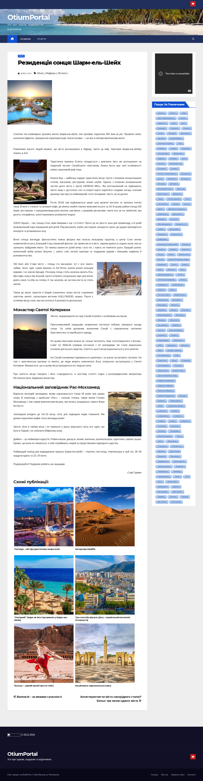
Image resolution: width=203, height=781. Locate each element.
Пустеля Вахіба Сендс (167, 376)
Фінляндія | (175, 456)
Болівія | (174, 169)
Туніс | (160, 441)
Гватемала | (163, 204)
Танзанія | (175, 426)
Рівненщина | (175, 401)
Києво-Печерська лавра (179, 259)
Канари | (161, 249)
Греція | (176, 204)
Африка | (161, 159)
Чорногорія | (172, 482)
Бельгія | (161, 164)
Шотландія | (163, 492)
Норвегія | (162, 335)
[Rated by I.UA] (14, 734)
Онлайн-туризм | (174, 350)
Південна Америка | (166, 381)
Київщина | (162, 265)
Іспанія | (187, 128)
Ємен (184, 113)
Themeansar (53, 775)
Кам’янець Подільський (167, 244)
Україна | (161, 451)
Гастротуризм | (174, 199)
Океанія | (185, 345)
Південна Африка (165, 386)
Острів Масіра (164, 355)
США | (160, 406)
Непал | (161, 330)
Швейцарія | (163, 487)
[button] (193, 39)
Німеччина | (179, 340)
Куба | (160, 270)
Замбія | (161, 229)
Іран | (183, 123)
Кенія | (171, 254)
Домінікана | (163, 214)
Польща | (178, 365)
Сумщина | (185, 421)
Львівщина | (163, 285)
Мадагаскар (163, 300)
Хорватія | (180, 466)
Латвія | (180, 275)
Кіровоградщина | (165, 275)
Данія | (160, 209)
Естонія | (174, 219)
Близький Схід (176, 164)
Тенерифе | (175, 431)
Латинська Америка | (166, 280)
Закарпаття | (181, 224)
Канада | (185, 244)
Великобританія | (165, 189)
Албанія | (162, 148)
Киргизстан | (184, 254)
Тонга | (179, 436)
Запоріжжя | (174, 229)
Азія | (180, 143)
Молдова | (180, 315)
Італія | (161, 133)
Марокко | (162, 310)
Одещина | (171, 345)
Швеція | (176, 487)
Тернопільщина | (165, 436)
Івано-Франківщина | (166, 118)
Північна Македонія (166, 396)
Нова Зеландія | (175, 330)
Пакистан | (162, 360)
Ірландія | (162, 128)
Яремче (185, 497)
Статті (41, 39)
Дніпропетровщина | (177, 209)
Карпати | (186, 249)
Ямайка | (161, 497)
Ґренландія (176, 502)
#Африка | (51, 73)
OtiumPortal (28, 17)
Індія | (174, 123)
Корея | (185, 265)
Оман (160, 350)
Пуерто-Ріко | (178, 370)
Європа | (161, 113)
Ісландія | (175, 128)
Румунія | (161, 401)
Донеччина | (178, 214)
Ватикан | (174, 184)
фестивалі (162, 502)
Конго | (174, 265)
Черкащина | (163, 471)
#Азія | (40, 73)
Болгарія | (162, 169)
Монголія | (174, 320)
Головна (154, 775)
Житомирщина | (164, 224)
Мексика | (186, 310)
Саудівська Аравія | (176, 406)
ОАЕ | (160, 345)
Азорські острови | (165, 143)
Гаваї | (160, 199)
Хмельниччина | (164, 466)
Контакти (192, 775)
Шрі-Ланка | (177, 492)
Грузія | (187, 204)
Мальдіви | (162, 305)
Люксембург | (178, 285)
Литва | (183, 280)
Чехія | (177, 476)
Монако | (161, 320)
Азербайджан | (176, 138)
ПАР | (177, 355)
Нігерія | (174, 335)
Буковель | (172, 179)
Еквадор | (162, 219)
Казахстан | (176, 234)
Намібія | (176, 325)
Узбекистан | (177, 446)
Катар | (161, 254)
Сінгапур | (162, 426)
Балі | (184, 159)
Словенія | (178, 416)
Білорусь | (185, 179)
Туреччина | (172, 441)
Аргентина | (178, 153)
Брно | (160, 179)
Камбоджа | (162, 239)
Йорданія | (162, 234)
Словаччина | (163, 416)
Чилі (187, 476)
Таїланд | (161, 431)
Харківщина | (163, 461)
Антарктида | (163, 153)
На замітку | (163, 325)
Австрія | (161, 138)
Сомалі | (161, 421)
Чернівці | (177, 471)
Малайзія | (177, 300)
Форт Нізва (174, 451)
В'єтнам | (161, 184)
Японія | (173, 497)
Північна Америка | (166, 391)
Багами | (173, 159)
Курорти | (172, 270)
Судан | (173, 421)
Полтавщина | (164, 365)
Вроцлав (181, 189)
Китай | (161, 259)
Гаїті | (187, 199)
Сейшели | (162, 411)
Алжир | (173, 148)
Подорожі (186, 360)
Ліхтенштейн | (164, 295)
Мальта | (175, 305)
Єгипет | (173, 113)
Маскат (174, 310)
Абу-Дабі (172, 133)
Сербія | (175, 411)
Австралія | (185, 133)
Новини (25, 39)
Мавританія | (180, 295)
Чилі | (160, 482)
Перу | (174, 360)
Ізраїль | (183, 118)
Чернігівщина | (164, 476)
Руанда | (182, 396)
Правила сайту (178, 775)
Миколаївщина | (164, 315)
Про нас (164, 775)
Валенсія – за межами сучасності (39, 696)
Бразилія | (185, 174)
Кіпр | (182, 270)
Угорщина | (162, 446)
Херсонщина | (179, 461)
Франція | (162, 456)
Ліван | (172, 290)
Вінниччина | (163, 194)
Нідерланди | (163, 340)
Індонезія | (162, 123)
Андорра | (186, 148)
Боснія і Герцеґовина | (167, 174)
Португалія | (163, 370)
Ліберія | (161, 290)
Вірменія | (177, 194)
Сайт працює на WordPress (19, 775)
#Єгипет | (63, 73)
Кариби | (173, 249)
